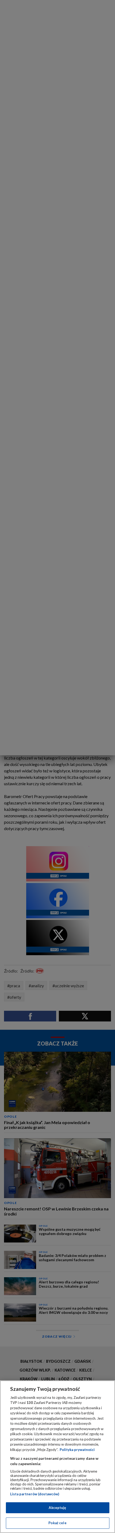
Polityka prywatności (77, 1449)
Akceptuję (57, 1507)
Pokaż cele (57, 1523)
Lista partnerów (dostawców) (34, 1494)
